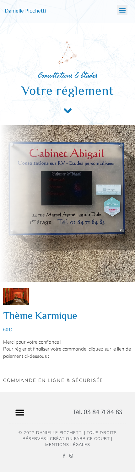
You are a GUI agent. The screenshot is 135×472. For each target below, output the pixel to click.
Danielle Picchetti (25, 11)
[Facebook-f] (64, 456)
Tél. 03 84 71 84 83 (97, 412)
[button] (122, 10)
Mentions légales (67, 444)
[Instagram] (71, 456)
